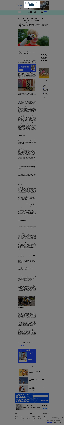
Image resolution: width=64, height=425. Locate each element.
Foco (21, 416)
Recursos (33, 416)
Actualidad (16, 416)
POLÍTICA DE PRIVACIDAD (24, 424)
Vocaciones (22, 420)
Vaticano (16, 418)
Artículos (19, 17)
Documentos (33, 418)
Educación (22, 418)
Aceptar (49, 422)
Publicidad (39, 418)
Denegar (55, 422)
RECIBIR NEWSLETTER (44, 400)
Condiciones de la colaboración (34, 424)
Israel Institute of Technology (21, 96)
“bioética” (19, 102)
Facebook (45, 418)
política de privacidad (43, 397)
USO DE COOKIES (28, 424)
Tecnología (22, 345)
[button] (62, 417)
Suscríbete (30, 359)
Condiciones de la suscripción (42, 424)
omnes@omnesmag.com (17, 414)
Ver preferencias (60, 422)
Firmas (27, 416)
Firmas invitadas (28, 418)
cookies (34, 398)
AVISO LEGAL (20, 424)
